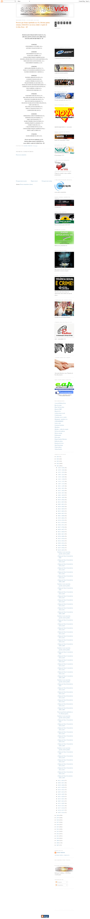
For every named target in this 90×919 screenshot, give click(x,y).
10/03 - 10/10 (61, 495)
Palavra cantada (58, 433)
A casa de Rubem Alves (60, 403)
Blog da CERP (58, 409)
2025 (58, 456)
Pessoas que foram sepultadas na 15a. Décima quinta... (65, 712)
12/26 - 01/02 (61, 467)
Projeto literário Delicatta (61, 439)
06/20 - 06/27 (61, 529)
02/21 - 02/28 (61, 796)
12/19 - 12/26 (61, 470)
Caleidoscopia (58, 415)
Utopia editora (58, 447)
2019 (58, 817)
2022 (58, 463)
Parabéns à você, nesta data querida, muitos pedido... (64, 553)
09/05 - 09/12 (61, 504)
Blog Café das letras (59, 407)
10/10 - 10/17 (61, 493)
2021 (58, 466)
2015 (58, 827)
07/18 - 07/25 (61, 520)
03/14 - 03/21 (61, 789)
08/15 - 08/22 (61, 511)
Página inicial (34, 181)
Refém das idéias (59, 441)
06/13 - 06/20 (61, 531)
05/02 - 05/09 (61, 545)
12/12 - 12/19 (61, 472)
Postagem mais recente (21, 181)
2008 (58, 843)
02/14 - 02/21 (61, 799)
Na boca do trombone (60, 431)
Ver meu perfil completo (62, 855)
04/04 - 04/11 (61, 783)
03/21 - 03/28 (61, 787)
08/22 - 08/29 (61, 509)
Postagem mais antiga (47, 181)
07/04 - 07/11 (61, 525)
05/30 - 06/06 (61, 536)
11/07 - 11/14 (61, 483)
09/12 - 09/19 (61, 502)
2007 (58, 845)
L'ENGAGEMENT (59, 421)
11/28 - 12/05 (61, 477)
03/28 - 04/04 (61, 785)
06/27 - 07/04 (61, 527)
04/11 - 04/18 (61, 780)
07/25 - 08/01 (61, 518)
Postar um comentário (21, 155)
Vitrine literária (58, 449)
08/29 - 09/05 (61, 506)
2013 (58, 831)
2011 (58, 836)
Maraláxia (57, 427)
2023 (58, 461)
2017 (58, 822)
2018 (58, 820)
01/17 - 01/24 (61, 808)
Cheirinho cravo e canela (61, 417)
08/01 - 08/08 (61, 515)
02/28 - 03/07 (61, 794)
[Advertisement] (29, 168)
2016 (58, 824)
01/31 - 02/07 (61, 803)
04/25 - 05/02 (61, 547)
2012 (58, 833)
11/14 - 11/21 (61, 481)
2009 (58, 840)
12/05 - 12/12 (61, 474)
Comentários (60, 885)
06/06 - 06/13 (61, 534)
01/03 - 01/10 (61, 812)
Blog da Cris (58, 411)
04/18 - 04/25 (61, 550)
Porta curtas (57, 437)
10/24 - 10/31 (61, 488)
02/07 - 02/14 (61, 801)
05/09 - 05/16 (61, 543)
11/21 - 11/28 (61, 479)
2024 (58, 459)
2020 (58, 815)
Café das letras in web (60, 413)
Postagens (59, 882)
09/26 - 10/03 (61, 497)
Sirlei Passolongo (59, 445)
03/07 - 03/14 (61, 792)
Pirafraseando (58, 435)
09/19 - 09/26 (61, 499)
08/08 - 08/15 (61, 513)
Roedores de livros (59, 443)
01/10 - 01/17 (61, 810)
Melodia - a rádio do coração (61, 429)
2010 (58, 838)
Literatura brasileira (59, 425)
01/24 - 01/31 (61, 805)
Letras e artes (58, 423)
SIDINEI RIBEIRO (60, 852)
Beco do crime (58, 405)
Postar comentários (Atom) (26, 184)
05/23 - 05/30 (61, 538)
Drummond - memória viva (61, 419)
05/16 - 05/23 (61, 541)
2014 (58, 829)
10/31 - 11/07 (61, 486)
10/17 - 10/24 (61, 490)
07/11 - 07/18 (61, 522)
